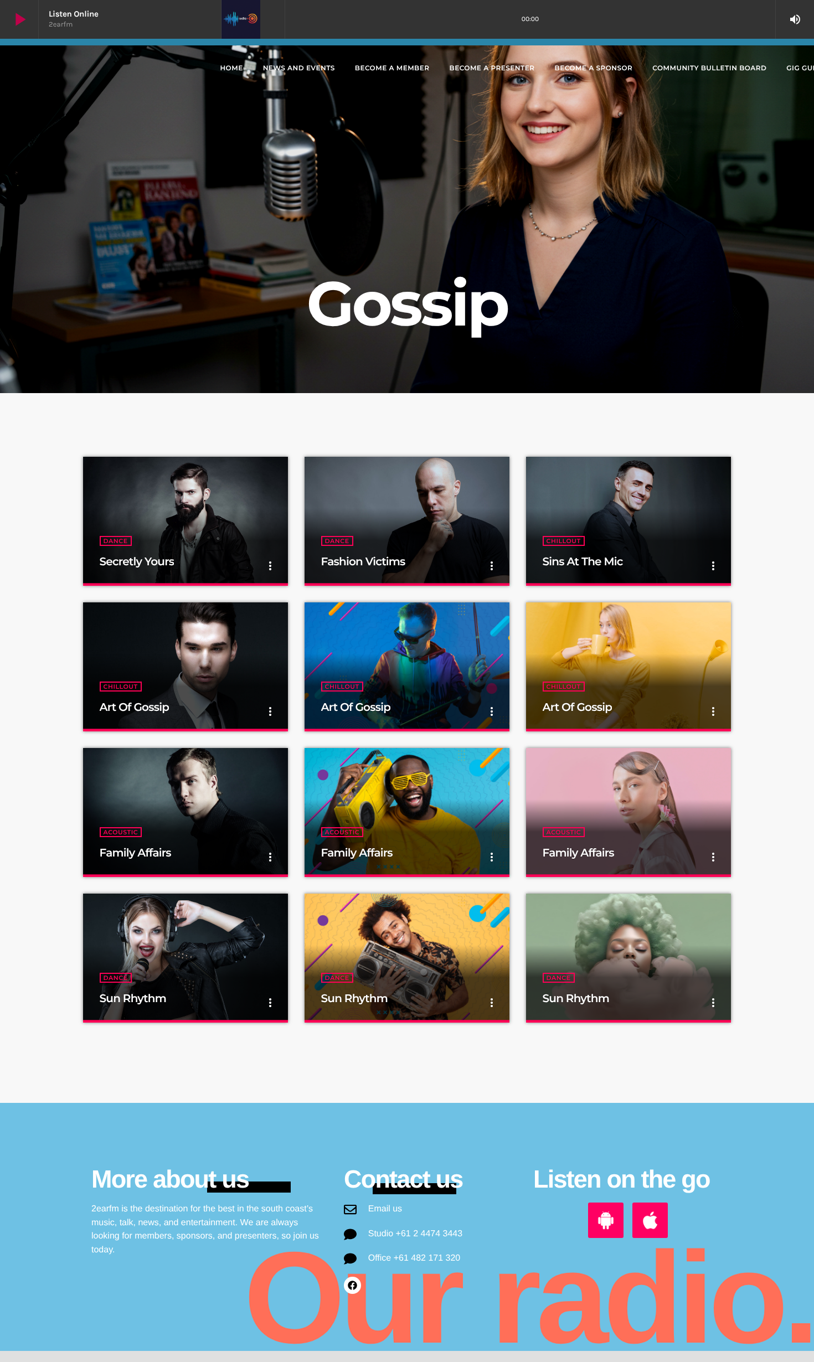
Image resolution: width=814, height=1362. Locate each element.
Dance (116, 541)
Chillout (564, 541)
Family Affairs (135, 853)
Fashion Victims (363, 562)
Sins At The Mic (583, 562)
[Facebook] (352, 1285)
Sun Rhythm (133, 998)
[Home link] (109, 68)
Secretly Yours (137, 562)
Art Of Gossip (134, 707)
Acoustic (121, 832)
